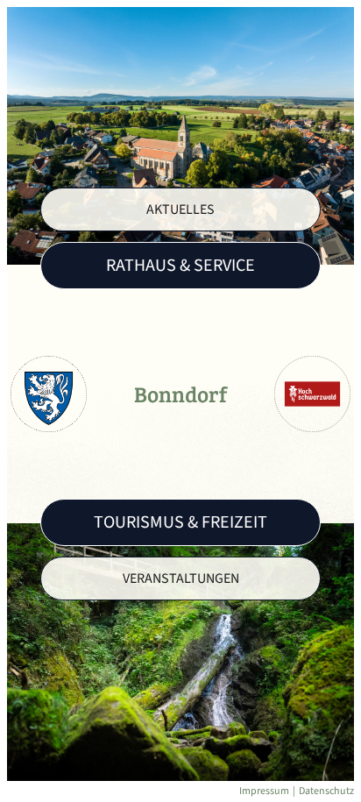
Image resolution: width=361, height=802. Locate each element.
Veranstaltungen (181, 578)
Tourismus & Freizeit (180, 522)
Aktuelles (180, 209)
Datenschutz (326, 791)
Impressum (264, 791)
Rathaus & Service (180, 265)
